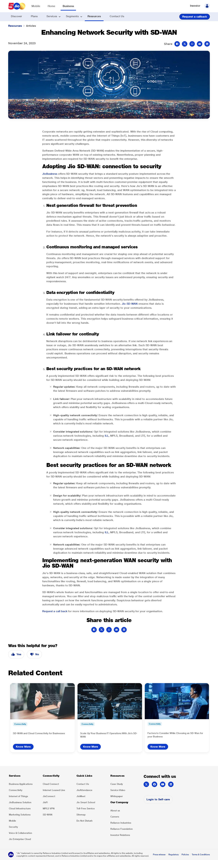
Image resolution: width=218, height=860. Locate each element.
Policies (185, 854)
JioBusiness (49, 173)
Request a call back (54, 611)
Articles (31, 25)
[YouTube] (162, 784)
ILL (107, 435)
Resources (15, 25)
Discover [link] (16, 16)
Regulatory (173, 854)
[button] (207, 6)
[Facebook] (154, 784)
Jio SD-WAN (130, 303)
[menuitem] (35, 6)
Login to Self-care (158, 799)
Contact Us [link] (117, 16)
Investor (195, 5)
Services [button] (51, 16)
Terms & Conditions (201, 854)
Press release (159, 854)
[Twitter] (146, 784)
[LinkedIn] (171, 784)
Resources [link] (94, 16)
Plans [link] (34, 16)
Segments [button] (72, 16)
